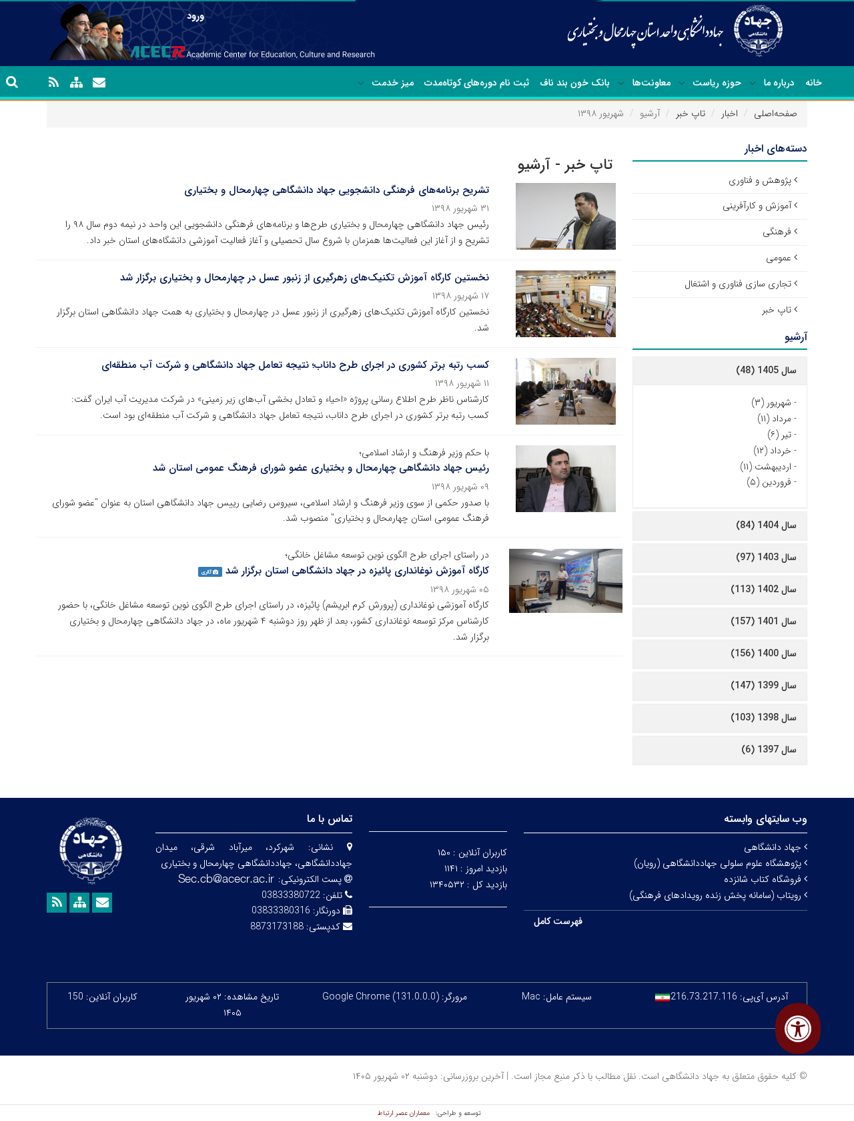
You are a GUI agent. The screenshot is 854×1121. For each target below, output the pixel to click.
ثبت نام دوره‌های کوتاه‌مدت (476, 82)
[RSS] (53, 83)
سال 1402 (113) (764, 589)
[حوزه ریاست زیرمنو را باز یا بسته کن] (682, 83)
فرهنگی (777, 231)
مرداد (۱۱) (774, 418)
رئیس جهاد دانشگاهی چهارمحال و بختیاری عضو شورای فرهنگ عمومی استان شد (321, 468)
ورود (195, 16)
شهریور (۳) (771, 402)
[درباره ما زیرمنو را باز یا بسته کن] (753, 83)
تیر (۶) (779, 434)
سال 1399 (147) (764, 685)
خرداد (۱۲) (772, 450)
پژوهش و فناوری (760, 180)
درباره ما (779, 82)
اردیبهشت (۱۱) (765, 466)
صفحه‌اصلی (775, 113)
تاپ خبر (690, 113)
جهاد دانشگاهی (774, 847)
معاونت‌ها (651, 82)
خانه (813, 82)
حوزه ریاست (717, 82)
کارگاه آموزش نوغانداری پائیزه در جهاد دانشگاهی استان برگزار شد (357, 571)
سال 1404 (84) (766, 525)
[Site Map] (76, 83)
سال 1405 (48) (766, 370)
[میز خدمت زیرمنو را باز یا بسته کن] (361, 83)
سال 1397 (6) (769, 749)
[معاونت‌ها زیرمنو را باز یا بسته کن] (621, 83)
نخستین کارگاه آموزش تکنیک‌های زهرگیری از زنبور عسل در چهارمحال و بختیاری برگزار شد (304, 278)
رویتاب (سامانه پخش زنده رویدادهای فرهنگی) (716, 895)
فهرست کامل (558, 921)
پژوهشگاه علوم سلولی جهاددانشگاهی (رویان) (719, 863)
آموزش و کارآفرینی (757, 205)
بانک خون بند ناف (575, 82)
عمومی (778, 257)
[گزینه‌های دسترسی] (798, 1028)
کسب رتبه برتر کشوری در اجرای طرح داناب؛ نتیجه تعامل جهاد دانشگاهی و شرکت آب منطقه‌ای (295, 365)
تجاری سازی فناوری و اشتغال (738, 283)
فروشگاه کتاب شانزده (764, 879)
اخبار (729, 113)
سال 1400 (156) (764, 653)
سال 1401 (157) (764, 621)
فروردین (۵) (769, 482)
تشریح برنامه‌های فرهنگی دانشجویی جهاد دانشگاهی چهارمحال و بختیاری (336, 190)
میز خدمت (393, 82)
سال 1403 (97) (766, 557)
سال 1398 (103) (764, 717)
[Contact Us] (99, 83)
